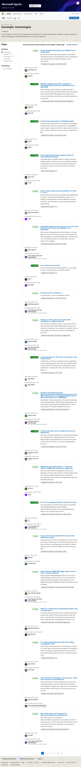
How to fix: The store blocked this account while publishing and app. (57, 536)
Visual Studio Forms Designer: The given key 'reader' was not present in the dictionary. (59, 678)
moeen (30, 183)
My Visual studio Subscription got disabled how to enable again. (58, 51)
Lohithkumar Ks (32, 70)
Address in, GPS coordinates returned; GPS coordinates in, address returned (55, 320)
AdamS (30, 141)
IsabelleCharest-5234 (33, 628)
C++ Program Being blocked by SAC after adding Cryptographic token (57, 643)
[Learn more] (10, 54)
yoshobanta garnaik (33, 304)
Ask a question (74, 18)
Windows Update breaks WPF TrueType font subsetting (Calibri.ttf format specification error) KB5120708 (57, 85)
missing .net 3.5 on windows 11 (51, 293)
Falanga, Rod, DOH (33, 452)
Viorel (29, 218)
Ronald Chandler (32, 341)
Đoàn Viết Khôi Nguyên (34, 593)
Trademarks (4, 765)
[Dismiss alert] (78, 3)
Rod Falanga (31, 378)
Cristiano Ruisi (32, 563)
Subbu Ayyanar (32, 249)
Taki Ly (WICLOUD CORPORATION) (37, 705)
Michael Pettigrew (33, 699)
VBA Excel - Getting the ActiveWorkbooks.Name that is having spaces (59, 609)
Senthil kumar (32, 634)
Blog (22, 762)
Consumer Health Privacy (48, 762)
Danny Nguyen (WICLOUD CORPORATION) (35, 256)
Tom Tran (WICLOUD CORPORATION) (33, 526)
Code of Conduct (70, 762)
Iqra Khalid (31, 285)
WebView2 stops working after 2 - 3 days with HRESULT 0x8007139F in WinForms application (56, 467)
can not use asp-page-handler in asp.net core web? (58, 502)
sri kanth (30, 735)
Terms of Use (61, 762)
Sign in (77, 13)
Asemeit (30, 76)
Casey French (31, 664)
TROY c (30, 279)
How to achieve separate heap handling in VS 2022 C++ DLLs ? (58, 191)
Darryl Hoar (31, 177)
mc (29, 520)
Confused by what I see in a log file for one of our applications (57, 431)
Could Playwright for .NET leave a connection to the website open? (58, 358)
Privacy (36, 762)
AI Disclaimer (4, 762)
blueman (30, 557)
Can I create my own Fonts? (50, 265)
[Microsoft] (3, 14)
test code (30, 488)
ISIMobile (30, 107)
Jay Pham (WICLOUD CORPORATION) (33, 348)
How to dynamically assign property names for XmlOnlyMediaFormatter (57, 156)
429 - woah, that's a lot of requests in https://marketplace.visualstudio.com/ (54, 714)
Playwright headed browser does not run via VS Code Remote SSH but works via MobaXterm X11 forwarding (59, 228)
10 (58, 753)
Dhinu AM (30, 113)
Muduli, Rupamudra (33, 212)
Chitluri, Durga (32, 415)
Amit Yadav (31, 670)
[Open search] (73, 13)
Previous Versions (15, 762)
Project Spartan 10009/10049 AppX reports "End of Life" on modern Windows (58, 572)
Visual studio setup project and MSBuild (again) (57, 121)
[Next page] (61, 753)
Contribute (30, 762)
